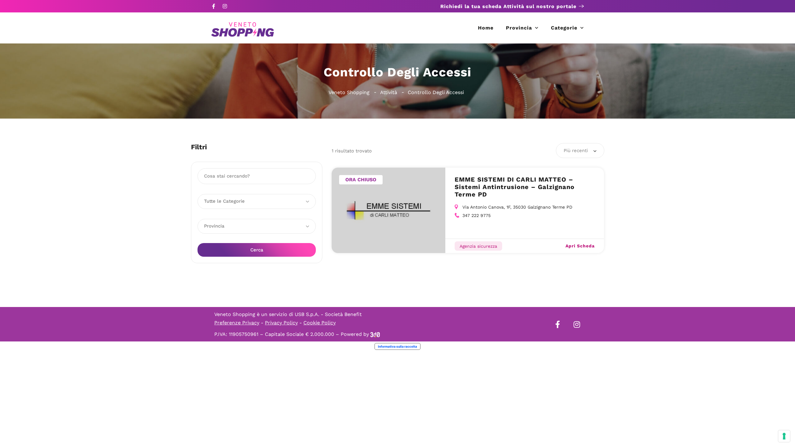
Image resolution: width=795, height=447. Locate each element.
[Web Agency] (375, 334)
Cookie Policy (319, 323)
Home (485, 28)
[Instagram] (224, 6)
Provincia (519, 28)
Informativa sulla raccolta (397, 346)
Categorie (564, 28)
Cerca (256, 250)
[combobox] (580, 150)
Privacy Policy (281, 323)
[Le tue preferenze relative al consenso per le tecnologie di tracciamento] (784, 436)
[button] (257, 201)
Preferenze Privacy (236, 323)
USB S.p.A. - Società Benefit (328, 314)
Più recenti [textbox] (576, 150)
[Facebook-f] (213, 6)
